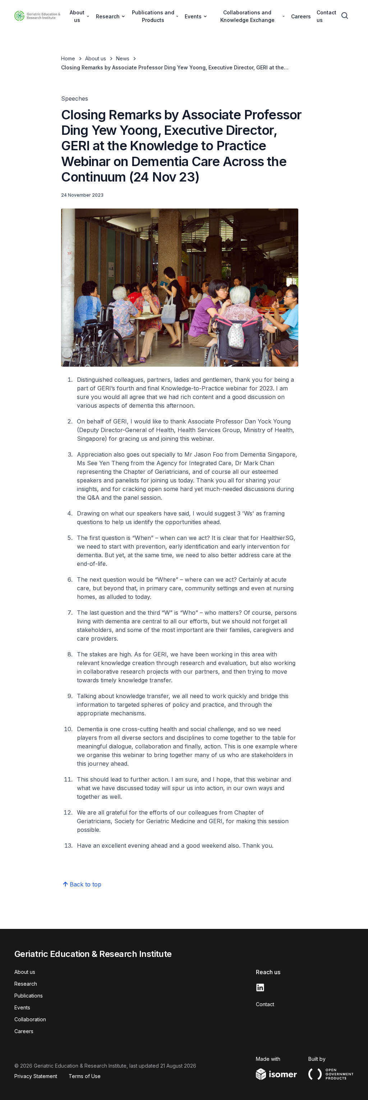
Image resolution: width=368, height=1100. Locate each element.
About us (95, 58)
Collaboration (30, 1019)
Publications (28, 996)
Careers (301, 16)
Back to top (85, 884)
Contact (265, 1004)
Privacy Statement (35, 1076)
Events (22, 1007)
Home (68, 58)
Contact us (326, 16)
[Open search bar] (345, 15)
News (122, 58)
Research (25, 984)
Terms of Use (85, 1076)
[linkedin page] (260, 987)
